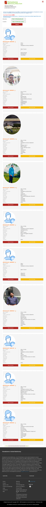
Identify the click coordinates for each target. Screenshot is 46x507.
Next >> (27, 446)
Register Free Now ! (25, 471)
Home (4, 481)
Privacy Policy (19, 488)
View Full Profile (32, 58)
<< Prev (6, 446)
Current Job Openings (7, 486)
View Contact (10, 58)
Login (4, 488)
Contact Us (5, 489)
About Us (18, 483)
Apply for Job (5, 484)
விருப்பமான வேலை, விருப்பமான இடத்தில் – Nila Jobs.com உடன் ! (21, 491)
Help (4, 491)
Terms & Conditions (20, 486)
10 (24, 446)
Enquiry (4, 483)
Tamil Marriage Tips (20, 484)
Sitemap (18, 481)
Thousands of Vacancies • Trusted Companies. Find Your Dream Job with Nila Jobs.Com (21, 496)
